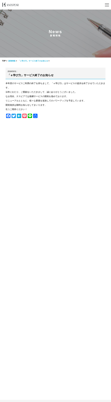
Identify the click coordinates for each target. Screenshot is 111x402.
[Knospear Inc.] (10, 4)
